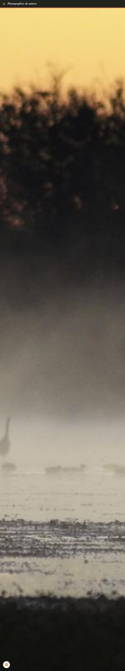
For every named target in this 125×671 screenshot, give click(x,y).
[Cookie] (6, 664)
